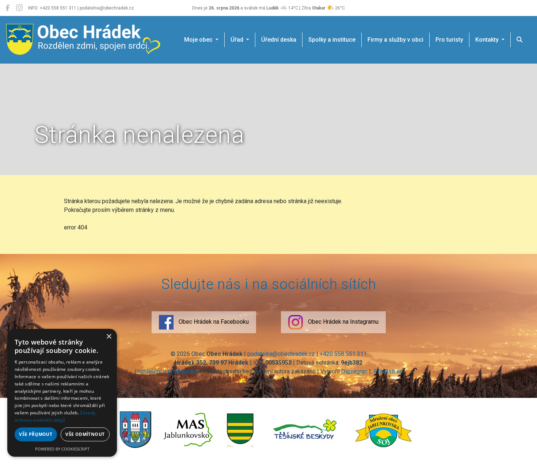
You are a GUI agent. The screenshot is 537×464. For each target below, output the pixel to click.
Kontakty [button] (487, 39)
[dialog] (62, 393)
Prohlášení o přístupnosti (166, 371)
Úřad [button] (238, 39)
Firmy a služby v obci (395, 39)
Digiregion (354, 371)
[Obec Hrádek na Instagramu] (19, 8)
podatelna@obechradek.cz (281, 353)
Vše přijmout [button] (35, 434)
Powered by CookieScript (62, 449)
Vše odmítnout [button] (84, 434)
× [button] (108, 336)
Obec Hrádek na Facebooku (213, 321)
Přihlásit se (387, 371)
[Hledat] (519, 40)
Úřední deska (278, 39)
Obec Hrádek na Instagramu (342, 321)
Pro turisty (449, 39)
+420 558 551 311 (343, 353)
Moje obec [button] (199, 39)
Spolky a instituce (331, 39)
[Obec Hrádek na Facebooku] (7, 8)
